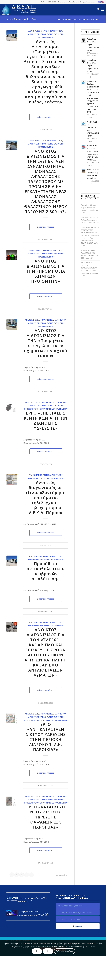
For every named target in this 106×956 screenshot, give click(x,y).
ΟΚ (37, 951)
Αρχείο (46, 31)
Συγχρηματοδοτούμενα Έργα (53, 409)
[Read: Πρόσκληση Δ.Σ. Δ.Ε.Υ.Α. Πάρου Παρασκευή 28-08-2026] (83, 40)
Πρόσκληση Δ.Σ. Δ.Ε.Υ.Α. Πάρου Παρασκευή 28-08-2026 (90, 207)
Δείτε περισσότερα (45, 117)
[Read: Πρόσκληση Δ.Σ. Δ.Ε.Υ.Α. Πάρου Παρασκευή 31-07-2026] (83, 61)
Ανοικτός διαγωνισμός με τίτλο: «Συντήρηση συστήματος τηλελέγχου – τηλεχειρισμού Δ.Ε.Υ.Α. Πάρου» (46, 497)
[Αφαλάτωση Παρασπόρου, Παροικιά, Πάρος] (11, 35)
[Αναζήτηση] (96, 9)
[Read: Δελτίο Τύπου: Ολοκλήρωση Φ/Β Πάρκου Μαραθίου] (83, 171)
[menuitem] (67, 2)
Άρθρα (42, 320)
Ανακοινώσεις (35, 31)
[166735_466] (11, 255)
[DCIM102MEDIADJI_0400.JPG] (11, 145)
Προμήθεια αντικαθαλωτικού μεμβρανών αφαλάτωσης (46, 571)
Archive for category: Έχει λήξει (21, 19)
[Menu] (102, 9)
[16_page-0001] (11, 407)
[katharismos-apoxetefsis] (11, 627)
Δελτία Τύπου (56, 31)
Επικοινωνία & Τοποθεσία (67, 2)
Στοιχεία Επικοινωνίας (88, 2)
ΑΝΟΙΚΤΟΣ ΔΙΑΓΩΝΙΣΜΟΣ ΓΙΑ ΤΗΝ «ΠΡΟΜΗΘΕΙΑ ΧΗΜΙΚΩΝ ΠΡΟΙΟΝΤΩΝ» (45, 271)
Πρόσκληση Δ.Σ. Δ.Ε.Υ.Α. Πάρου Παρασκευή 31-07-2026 (90, 220)
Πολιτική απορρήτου (64, 951)
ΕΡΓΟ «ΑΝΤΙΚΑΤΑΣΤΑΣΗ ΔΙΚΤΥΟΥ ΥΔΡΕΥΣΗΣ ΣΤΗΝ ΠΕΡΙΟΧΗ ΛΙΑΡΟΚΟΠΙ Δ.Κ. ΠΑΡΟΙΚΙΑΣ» (45, 737)
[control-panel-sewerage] (11, 479)
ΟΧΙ (48, 951)
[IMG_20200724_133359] (11, 324)
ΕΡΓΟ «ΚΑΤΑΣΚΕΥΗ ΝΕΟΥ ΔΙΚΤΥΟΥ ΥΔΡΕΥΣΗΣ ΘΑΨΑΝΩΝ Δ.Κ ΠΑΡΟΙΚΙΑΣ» (45, 817)
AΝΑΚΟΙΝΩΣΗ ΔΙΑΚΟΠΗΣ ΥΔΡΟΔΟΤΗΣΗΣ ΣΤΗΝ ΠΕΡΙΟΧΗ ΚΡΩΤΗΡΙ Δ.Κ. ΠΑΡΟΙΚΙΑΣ (90, 268)
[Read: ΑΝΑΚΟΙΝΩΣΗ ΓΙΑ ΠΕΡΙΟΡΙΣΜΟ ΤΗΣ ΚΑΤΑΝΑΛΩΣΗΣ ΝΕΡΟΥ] (83, 123)
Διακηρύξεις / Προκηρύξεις (40, 34)
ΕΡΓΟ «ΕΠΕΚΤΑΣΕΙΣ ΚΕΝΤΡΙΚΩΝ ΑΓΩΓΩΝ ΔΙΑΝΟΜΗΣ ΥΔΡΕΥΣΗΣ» (45, 420)
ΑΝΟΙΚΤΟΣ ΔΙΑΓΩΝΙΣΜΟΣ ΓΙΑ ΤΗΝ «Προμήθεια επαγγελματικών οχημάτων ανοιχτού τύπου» (45, 343)
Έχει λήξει (58, 34)
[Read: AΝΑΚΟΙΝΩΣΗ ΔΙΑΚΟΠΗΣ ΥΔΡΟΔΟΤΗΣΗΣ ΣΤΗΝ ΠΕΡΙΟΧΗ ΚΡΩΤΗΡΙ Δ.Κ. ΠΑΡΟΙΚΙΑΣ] (83, 147)
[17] (11, 718)
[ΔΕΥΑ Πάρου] (19, 9)
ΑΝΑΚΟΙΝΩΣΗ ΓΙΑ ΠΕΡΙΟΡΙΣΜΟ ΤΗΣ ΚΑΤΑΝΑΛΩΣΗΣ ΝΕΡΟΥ (90, 252)
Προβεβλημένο (45, 37)
